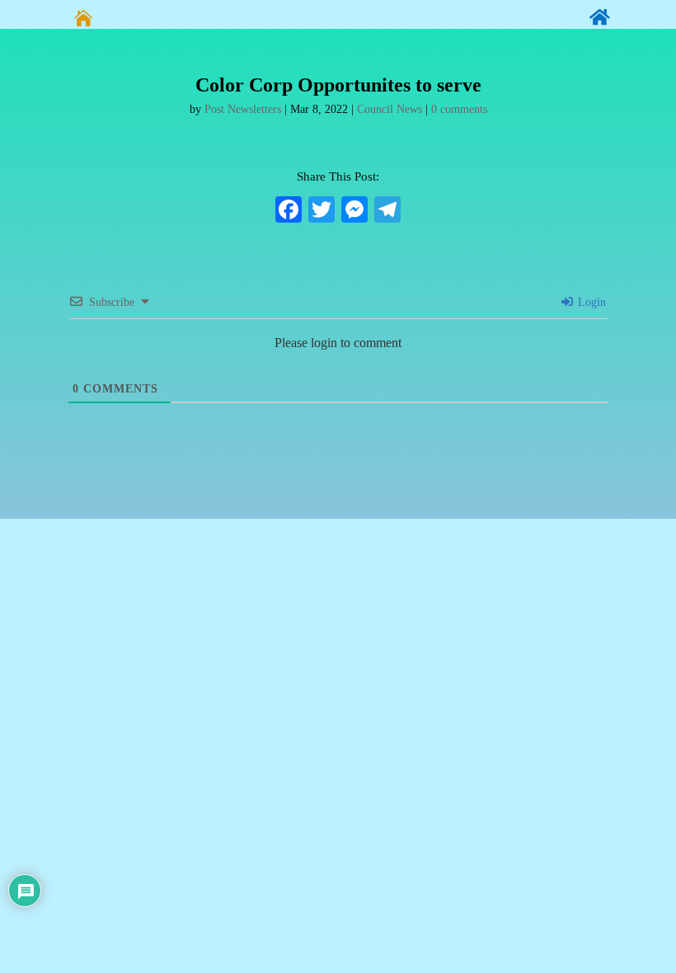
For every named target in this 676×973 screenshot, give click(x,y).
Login (590, 302)
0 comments (459, 109)
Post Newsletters (242, 109)
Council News (389, 109)
